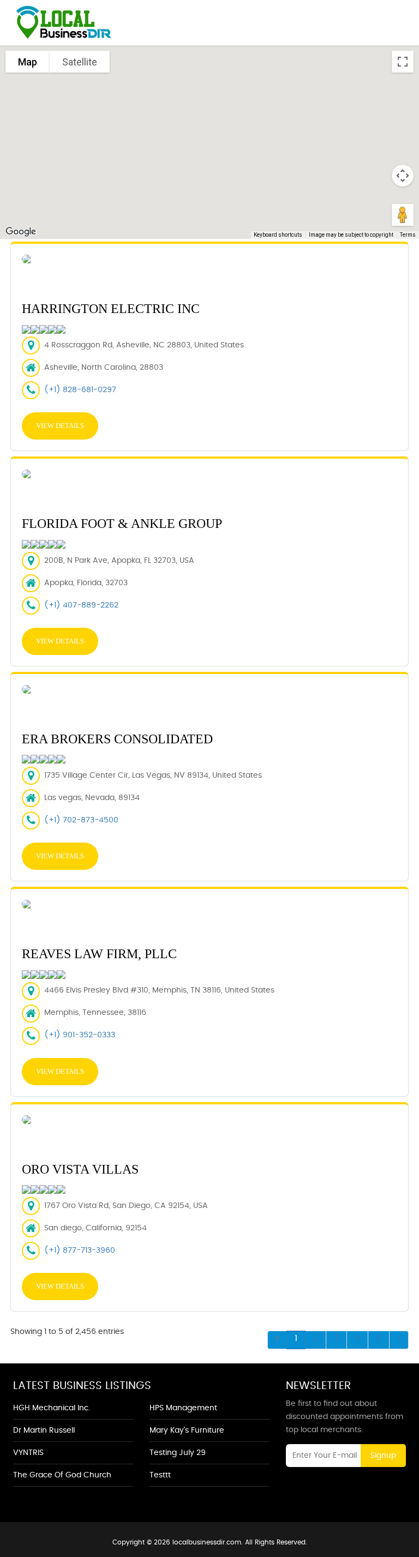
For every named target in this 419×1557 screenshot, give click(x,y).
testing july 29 (177, 1453)
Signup (383, 1455)
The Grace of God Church (62, 1475)
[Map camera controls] (403, 176)
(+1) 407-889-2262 (81, 605)
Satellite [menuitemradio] (79, 62)
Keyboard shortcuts (278, 235)
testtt (160, 1475)
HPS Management (183, 1408)
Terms (408, 235)
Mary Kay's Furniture (186, 1430)
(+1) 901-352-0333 (79, 1035)
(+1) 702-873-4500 (81, 820)
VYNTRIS (28, 1453)
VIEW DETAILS (60, 426)
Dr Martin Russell (44, 1430)
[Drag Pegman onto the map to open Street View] (403, 215)
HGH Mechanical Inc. (51, 1408)
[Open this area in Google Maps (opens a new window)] (21, 232)
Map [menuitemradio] (27, 62)
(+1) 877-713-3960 (79, 1250)
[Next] (399, 1340)
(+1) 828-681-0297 (80, 390)
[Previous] (277, 1340)
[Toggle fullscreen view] (403, 62)
